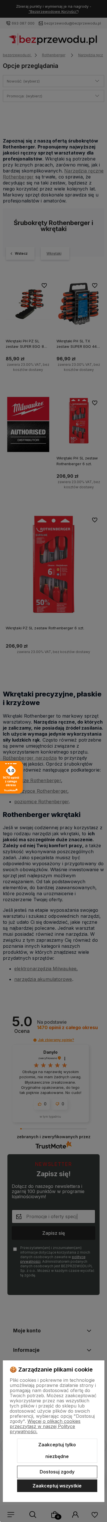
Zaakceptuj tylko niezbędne (57, 1450)
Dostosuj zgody (57, 1472)
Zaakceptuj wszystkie (57, 1486)
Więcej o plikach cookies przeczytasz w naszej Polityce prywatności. (45, 1426)
